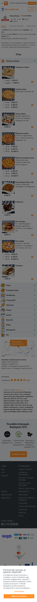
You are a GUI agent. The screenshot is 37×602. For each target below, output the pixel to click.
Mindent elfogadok (19, 596)
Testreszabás (19, 591)
